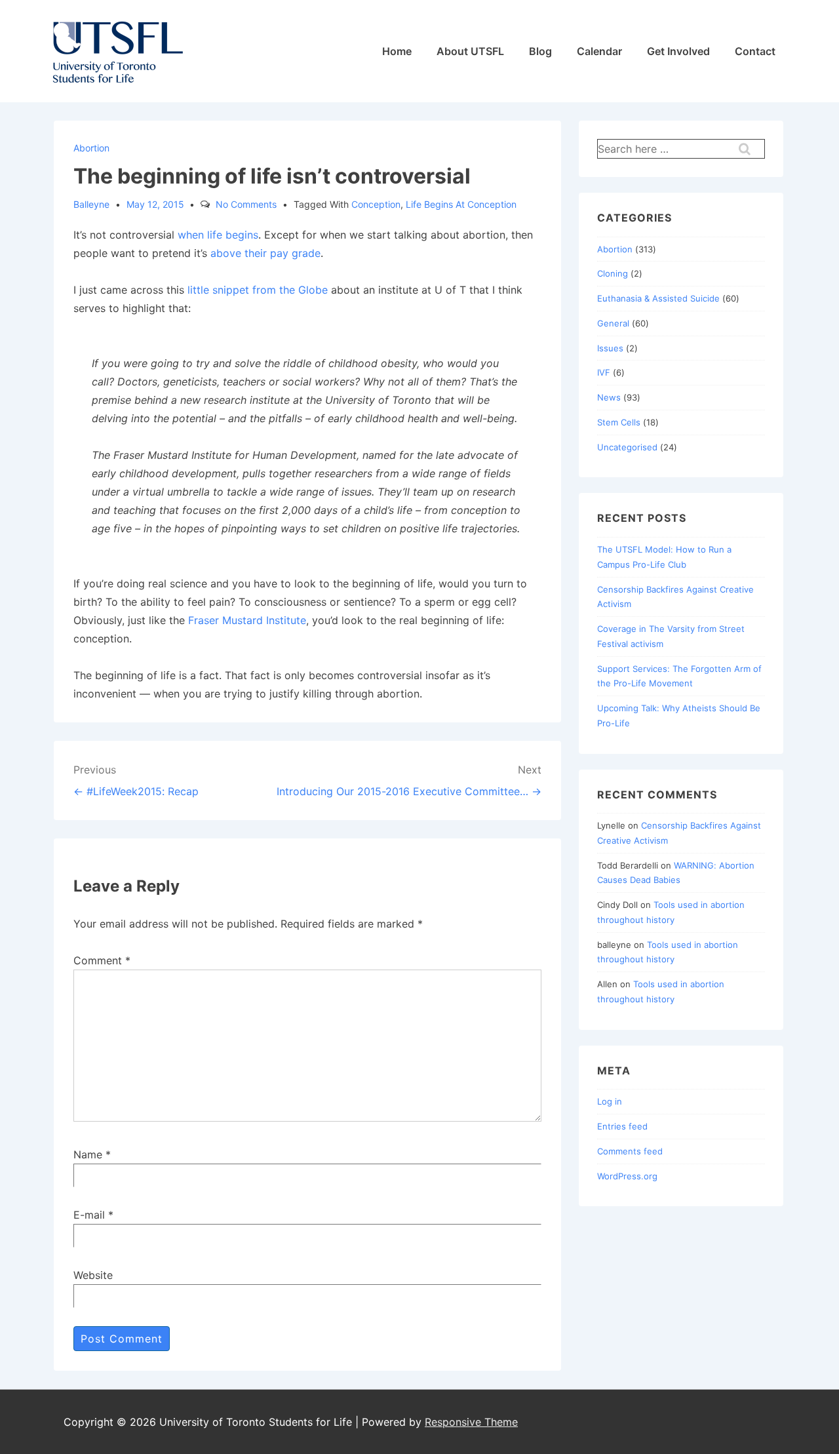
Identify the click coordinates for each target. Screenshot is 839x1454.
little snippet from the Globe (257, 289)
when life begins (218, 234)
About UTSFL (470, 51)
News (609, 397)
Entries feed (622, 1126)
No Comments (246, 204)
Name (87, 1154)
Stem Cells (618, 422)
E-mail (89, 1214)
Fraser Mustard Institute (247, 620)
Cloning (612, 273)
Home (397, 51)
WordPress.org (627, 1176)
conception (375, 204)
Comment (101, 960)
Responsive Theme (471, 1421)
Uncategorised (627, 447)
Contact (755, 51)
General (613, 323)
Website (93, 1275)
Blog (540, 51)
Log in (609, 1101)
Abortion (91, 147)
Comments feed (630, 1151)
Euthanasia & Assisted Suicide (658, 298)
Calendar (599, 51)
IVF (603, 372)
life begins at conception (461, 204)
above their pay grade (265, 253)
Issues (610, 348)
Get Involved (678, 51)
